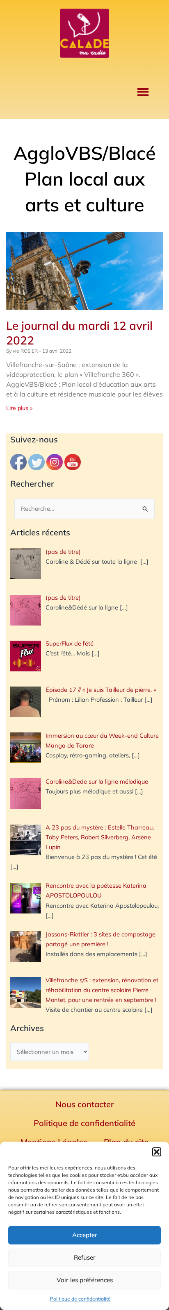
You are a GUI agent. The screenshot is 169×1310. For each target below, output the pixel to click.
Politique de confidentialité (80, 1299)
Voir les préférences (85, 1280)
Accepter (84, 1235)
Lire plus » (19, 408)
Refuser (85, 1257)
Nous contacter (84, 1104)
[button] (157, 1152)
